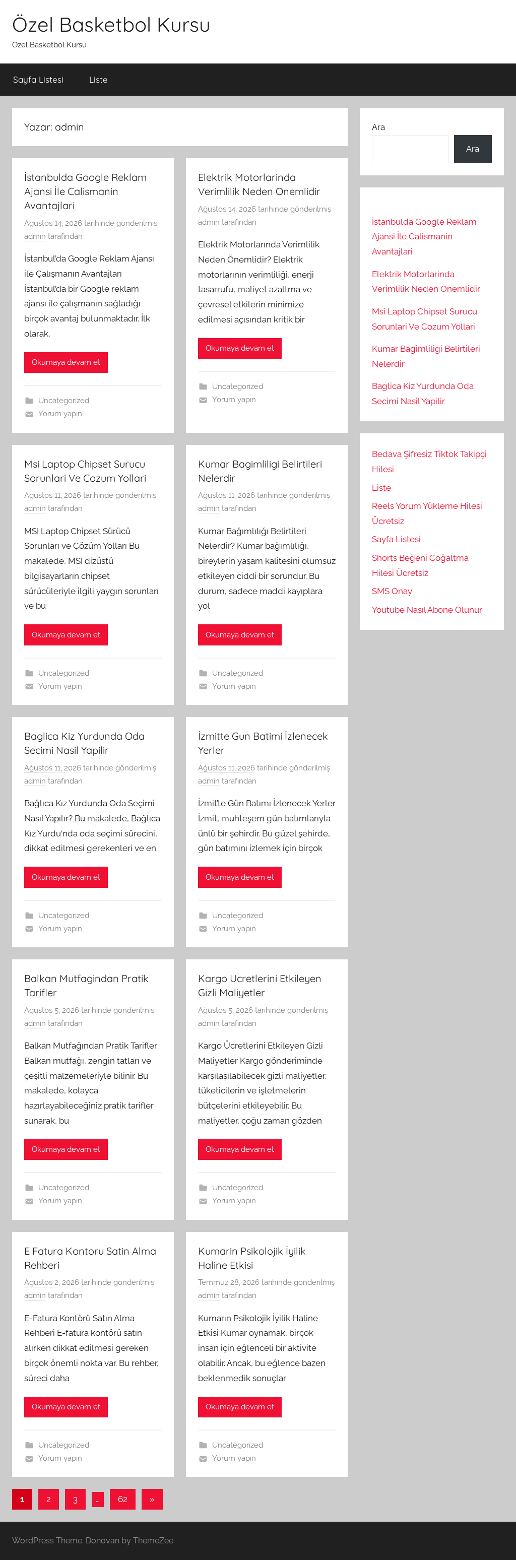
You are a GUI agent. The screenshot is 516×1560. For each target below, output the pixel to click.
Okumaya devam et (66, 362)
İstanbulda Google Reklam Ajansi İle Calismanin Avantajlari (85, 191)
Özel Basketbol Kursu (111, 24)
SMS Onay (392, 591)
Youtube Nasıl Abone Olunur (427, 610)
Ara (378, 127)
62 (122, 1499)
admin (35, 236)
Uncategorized (63, 400)
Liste (98, 79)
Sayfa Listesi (38, 79)
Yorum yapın (60, 413)
